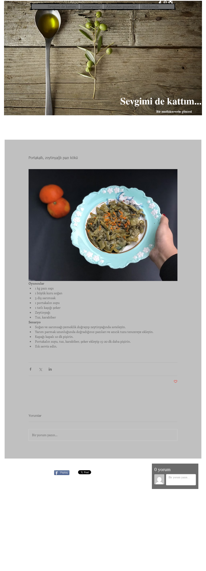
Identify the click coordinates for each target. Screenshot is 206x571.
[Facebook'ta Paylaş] (30, 369)
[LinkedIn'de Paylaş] (50, 369)
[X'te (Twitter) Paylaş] (40, 369)
